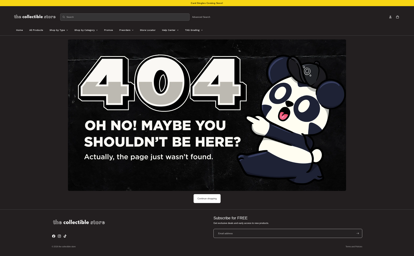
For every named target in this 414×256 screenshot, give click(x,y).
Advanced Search (201, 17)
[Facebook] (54, 236)
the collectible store (67, 247)
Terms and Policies (354, 247)
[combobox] (124, 17)
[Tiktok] (65, 236)
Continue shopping (207, 198)
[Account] (390, 17)
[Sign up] (358, 233)
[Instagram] (59, 236)
